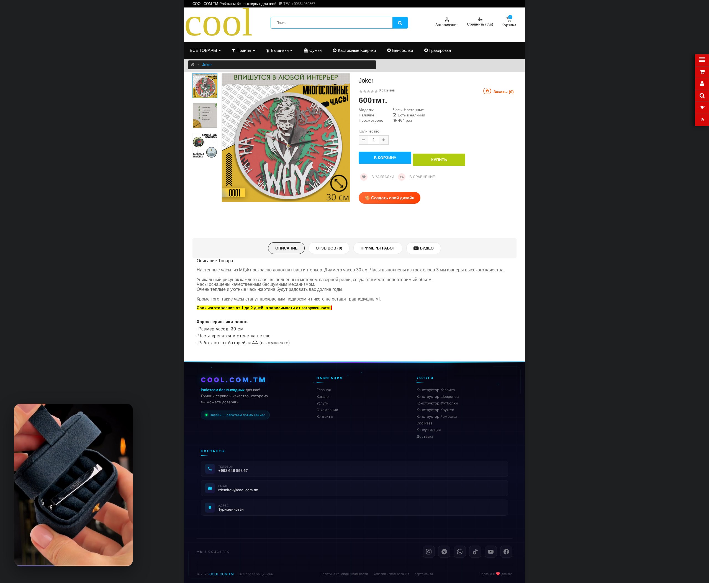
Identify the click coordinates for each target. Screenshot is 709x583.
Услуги (322, 403)
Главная (324, 390)
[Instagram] (429, 552)
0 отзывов (387, 90)
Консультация (429, 429)
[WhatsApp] (460, 552)
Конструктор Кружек (435, 410)
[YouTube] (491, 552)
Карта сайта (424, 574)
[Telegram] (444, 552)
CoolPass (424, 423)
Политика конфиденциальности (344, 574)
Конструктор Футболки (437, 403)
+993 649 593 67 (233, 470)
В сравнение (421, 177)
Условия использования (391, 574)
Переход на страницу (73, 553)
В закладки (382, 177)
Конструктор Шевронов (438, 396)
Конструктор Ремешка (437, 416)
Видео (426, 248)
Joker (207, 64)
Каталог (323, 396)
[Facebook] (506, 552)
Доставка (425, 436)
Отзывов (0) (329, 248)
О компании (327, 410)
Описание (286, 248)
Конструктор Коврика (436, 390)
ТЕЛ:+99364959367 (298, 4)
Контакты (325, 416)
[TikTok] (475, 552)
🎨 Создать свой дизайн (389, 197)
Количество (369, 131)
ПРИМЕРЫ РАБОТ (378, 248)
